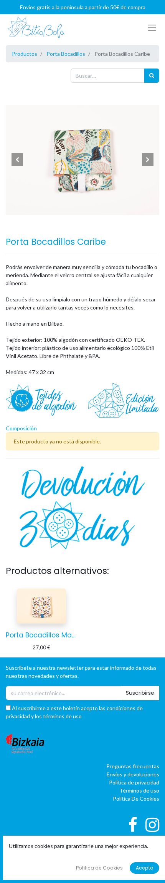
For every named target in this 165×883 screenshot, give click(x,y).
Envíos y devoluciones (133, 774)
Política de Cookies (99, 868)
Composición (21, 428)
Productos (24, 53)
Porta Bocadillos (65, 53)
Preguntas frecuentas (132, 766)
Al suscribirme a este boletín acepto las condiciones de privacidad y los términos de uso (74, 712)
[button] (17, 160)
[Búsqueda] (151, 76)
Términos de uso (139, 790)
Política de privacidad (134, 782)
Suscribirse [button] (140, 693)
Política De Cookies (136, 798)
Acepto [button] (144, 868)
